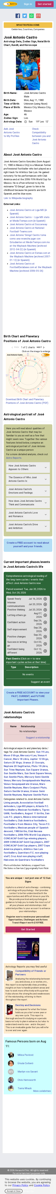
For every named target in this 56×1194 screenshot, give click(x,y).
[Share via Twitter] (24, 17)
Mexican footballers (29, 809)
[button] (28, 467)
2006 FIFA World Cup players (34, 834)
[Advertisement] (28, 303)
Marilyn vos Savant (28, 1071)
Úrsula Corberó (25, 1063)
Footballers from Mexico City (20, 824)
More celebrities (42, 1091)
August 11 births (34, 813)
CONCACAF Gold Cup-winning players (25, 838)
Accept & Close (13, 1191)
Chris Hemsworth (27, 1080)
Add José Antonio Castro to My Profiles (12, 132)
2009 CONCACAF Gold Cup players (23, 842)
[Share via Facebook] (18, 17)
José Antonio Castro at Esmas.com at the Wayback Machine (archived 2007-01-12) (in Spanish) (30, 257)
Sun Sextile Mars (13, 773)
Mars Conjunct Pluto (35, 787)
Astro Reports (13, 457)
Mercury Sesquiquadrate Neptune (31, 780)
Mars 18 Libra (21, 759)
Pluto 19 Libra (39, 766)
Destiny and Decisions (28, 1005)
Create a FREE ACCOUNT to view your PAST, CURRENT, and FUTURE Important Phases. (28, 696)
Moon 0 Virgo (11, 755)
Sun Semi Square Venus (38, 773)
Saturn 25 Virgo (13, 762)
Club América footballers (32, 820)
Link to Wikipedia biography (18, 198)
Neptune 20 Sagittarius (17, 766)
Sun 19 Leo (42, 751)
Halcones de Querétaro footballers (24, 859)
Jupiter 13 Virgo (39, 759)
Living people (11, 802)
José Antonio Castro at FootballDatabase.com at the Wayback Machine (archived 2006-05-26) (31, 267)
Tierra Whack (25, 1088)
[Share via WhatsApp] (31, 17)
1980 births (20, 831)
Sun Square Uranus (37, 769)
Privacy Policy (20, 1185)
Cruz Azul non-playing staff (26, 856)
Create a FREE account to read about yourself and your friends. (28, 544)
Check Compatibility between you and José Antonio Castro (41, 136)
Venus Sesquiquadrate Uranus (21, 784)
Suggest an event (40, 681)
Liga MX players (26, 806)
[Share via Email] (38, 17)
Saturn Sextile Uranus (16, 791)
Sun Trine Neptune (14, 769)
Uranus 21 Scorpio (33, 762)
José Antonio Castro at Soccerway (28, 224)
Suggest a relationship (38, 737)
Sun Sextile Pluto (14, 776)
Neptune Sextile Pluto (35, 794)
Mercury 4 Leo (28, 755)
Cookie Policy (42, 1185)
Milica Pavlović (26, 1055)
